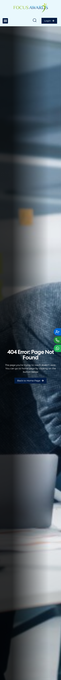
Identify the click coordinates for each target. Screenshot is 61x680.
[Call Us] (57, 340)
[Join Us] (57, 331)
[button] (5, 21)
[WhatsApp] (57, 348)
